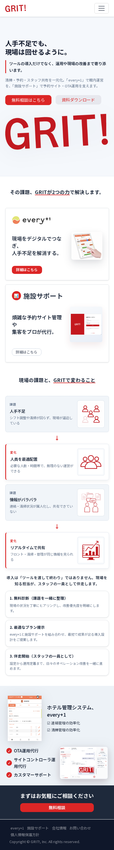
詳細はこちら (26, 351)
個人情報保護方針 (25, 834)
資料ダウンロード (78, 100)
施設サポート (38, 828)
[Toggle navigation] (101, 8)
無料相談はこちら (28, 100)
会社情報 (59, 828)
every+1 (17, 828)
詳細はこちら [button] (27, 269)
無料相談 (57, 807)
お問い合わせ (80, 828)
